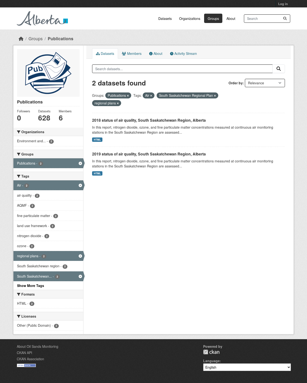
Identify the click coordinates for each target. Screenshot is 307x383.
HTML (97, 139)
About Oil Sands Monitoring (37, 346)
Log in (283, 3)
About (230, 18)
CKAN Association (30, 358)
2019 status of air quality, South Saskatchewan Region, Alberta (149, 154)
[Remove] (128, 95)
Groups (213, 18)
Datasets (165, 18)
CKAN (211, 351)
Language (211, 360)
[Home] (21, 38)
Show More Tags (30, 285)
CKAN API (24, 352)
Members (134, 53)
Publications (60, 38)
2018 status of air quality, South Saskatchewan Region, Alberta (149, 120)
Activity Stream (185, 53)
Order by (236, 82)
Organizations (189, 18)
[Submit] (285, 18)
